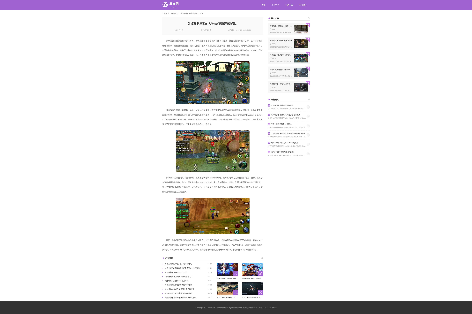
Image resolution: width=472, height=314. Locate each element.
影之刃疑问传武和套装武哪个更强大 (227, 297)
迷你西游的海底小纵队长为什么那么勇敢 (180, 298)
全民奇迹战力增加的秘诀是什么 (227, 278)
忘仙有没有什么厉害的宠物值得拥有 (178, 293)
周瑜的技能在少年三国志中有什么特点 (252, 278)
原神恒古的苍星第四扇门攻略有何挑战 (284, 115)
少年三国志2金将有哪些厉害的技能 (178, 285)
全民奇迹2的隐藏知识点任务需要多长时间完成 (182, 268)
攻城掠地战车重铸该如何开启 (280, 105)
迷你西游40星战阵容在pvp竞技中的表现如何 (287, 133)
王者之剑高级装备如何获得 (280, 124)
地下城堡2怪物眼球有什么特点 (176, 281)
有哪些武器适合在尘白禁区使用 (281, 70)
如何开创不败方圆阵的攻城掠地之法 (178, 277)
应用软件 (303, 5)
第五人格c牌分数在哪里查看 (252, 297)
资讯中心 (275, 5)
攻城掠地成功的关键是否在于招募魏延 (179, 289)
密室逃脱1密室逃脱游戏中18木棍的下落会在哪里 (281, 26)
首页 (264, 5)
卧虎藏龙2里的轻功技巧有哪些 (281, 55)
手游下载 (289, 5)
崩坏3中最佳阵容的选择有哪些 (281, 152)
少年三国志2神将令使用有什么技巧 (178, 264)
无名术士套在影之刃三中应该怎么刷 (283, 143)
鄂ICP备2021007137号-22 (266, 307)
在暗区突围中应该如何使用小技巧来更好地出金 (281, 84)
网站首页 (174, 13)
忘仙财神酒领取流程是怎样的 (176, 272)
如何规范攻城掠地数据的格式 (281, 40)
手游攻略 (193, 13)
